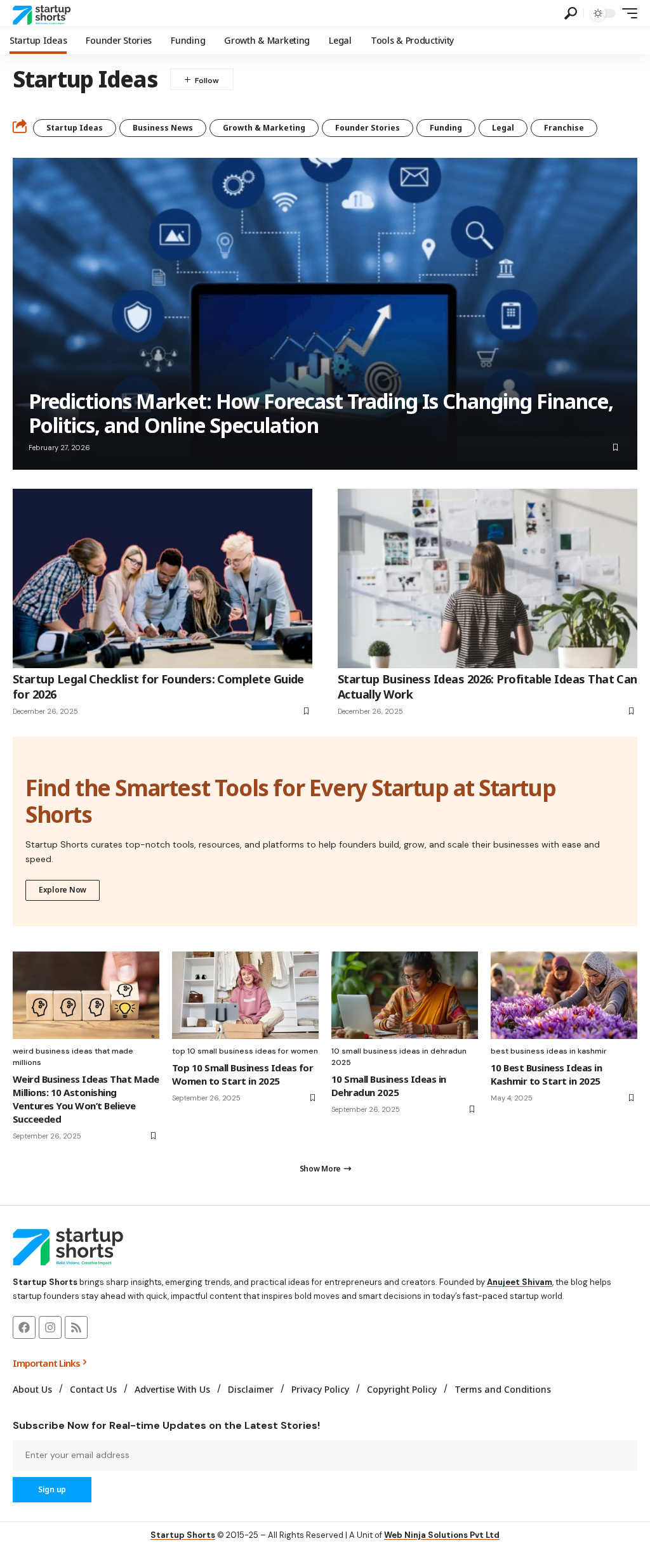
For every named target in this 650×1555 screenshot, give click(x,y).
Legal (503, 127)
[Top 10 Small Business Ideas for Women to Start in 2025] (245, 996)
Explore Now (62, 889)
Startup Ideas (74, 127)
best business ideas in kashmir (549, 1051)
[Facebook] (24, 1327)
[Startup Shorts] (43, 13)
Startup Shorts (182, 1535)
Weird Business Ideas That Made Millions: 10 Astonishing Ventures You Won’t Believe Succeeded (86, 1099)
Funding (446, 127)
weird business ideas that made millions (73, 1057)
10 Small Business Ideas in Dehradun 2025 (388, 1086)
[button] (570, 13)
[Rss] (76, 1327)
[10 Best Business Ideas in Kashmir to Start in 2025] (564, 996)
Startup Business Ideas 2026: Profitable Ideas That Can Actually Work (487, 686)
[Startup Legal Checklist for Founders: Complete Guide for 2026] (162, 578)
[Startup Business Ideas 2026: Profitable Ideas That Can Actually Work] (487, 578)
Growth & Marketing (264, 127)
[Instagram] (50, 1327)
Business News (163, 127)
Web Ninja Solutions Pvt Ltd (442, 1535)
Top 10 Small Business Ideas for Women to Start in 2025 (242, 1074)
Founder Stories (367, 127)
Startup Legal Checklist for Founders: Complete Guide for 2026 (158, 686)
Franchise (564, 127)
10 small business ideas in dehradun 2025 (399, 1057)
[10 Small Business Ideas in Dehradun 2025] (404, 996)
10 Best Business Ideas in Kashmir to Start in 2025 (546, 1074)
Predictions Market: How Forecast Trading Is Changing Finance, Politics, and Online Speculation (321, 413)
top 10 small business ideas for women (245, 1051)
